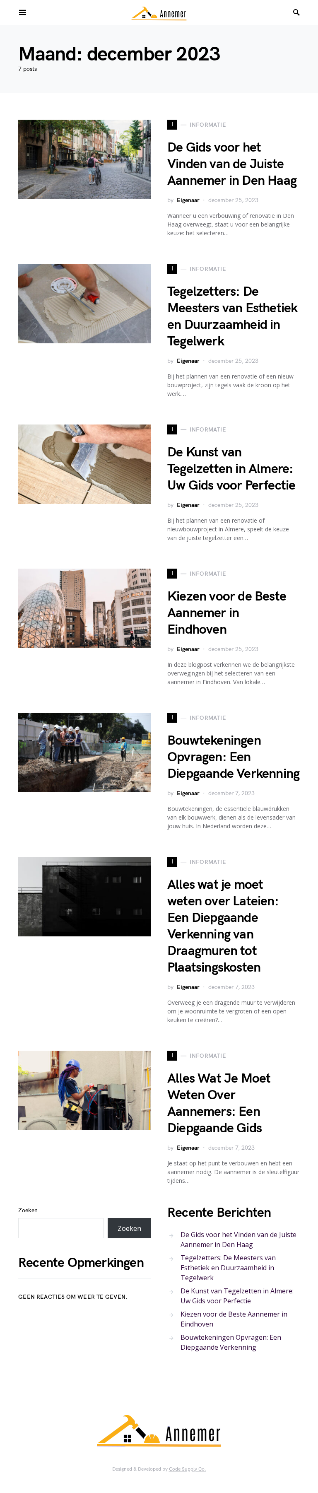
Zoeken (28, 1210)
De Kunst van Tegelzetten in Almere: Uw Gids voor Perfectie (231, 469)
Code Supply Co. (187, 1469)
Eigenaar (188, 200)
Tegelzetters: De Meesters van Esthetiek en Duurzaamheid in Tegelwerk (232, 317)
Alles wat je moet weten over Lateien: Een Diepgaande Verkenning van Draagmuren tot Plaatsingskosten (223, 926)
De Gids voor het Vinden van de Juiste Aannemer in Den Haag (231, 164)
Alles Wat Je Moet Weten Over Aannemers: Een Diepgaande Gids (218, 1103)
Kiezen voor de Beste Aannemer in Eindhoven (226, 613)
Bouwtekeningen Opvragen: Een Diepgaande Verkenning (233, 757)
